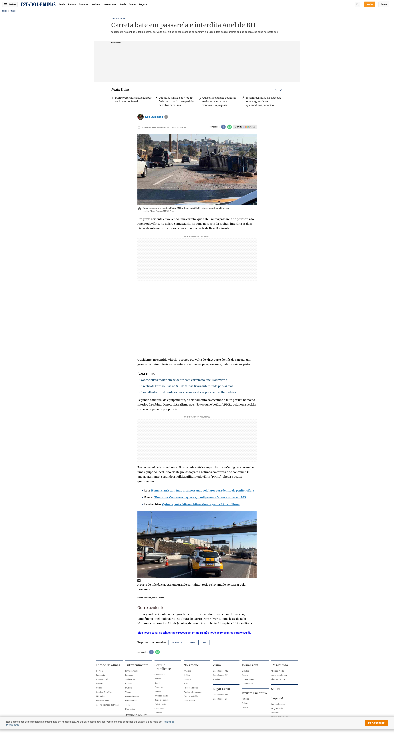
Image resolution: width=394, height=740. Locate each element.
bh (204, 642)
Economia (83, 4)
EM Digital (100, 696)
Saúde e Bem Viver (104, 692)
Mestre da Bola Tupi (279, 717)
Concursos (159, 708)
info (166, 117)
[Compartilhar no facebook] (223, 127)
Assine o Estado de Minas (107, 705)
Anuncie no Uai (136, 715)
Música (128, 688)
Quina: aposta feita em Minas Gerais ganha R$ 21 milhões (201, 504)
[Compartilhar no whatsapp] (229, 127)
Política (72, 4)
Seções (12, 4)
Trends (128, 692)
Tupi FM (277, 698)
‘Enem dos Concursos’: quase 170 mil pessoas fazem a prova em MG (200, 497)
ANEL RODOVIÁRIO (119, 19)
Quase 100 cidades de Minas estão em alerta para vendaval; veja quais (219, 101)
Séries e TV (130, 679)
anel (192, 642)
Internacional (110, 4)
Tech (127, 705)
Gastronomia (131, 700)
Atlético (187, 675)
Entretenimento (132, 671)
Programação (277, 708)
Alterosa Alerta (277, 671)
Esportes (158, 713)
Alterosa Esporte (278, 679)
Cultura (132, 4)
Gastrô (245, 707)
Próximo (281, 90)
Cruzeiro (187, 679)
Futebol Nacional (191, 688)
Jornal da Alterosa (279, 675)
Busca (357, 4)
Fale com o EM (102, 700)
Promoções (130, 709)
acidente (177, 642)
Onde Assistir (189, 700)
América (187, 671)
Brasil (157, 683)
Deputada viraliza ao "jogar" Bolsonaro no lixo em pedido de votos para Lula (176, 101)
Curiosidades (247, 683)
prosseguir (376, 723)
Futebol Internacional (193, 692)
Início (4, 11)
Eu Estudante (160, 704)
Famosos (129, 675)
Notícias (216, 679)
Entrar (384, 4)
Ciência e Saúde (162, 700)
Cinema (128, 683)
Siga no (238, 127)
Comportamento (132, 696)
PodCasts (275, 713)
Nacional (96, 4)
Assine (369, 4)
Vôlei (186, 683)
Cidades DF (160, 674)
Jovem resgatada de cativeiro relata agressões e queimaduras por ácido (263, 101)
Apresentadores (278, 704)
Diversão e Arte (161, 696)
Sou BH (276, 689)
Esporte (245, 675)
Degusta (143, 4)
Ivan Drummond (154, 117)
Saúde (123, 4)
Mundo (158, 691)
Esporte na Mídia (191, 696)
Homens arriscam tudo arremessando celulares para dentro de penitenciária (202, 490)
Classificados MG (220, 671)
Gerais (62, 4)
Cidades (245, 671)
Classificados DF (220, 675)
